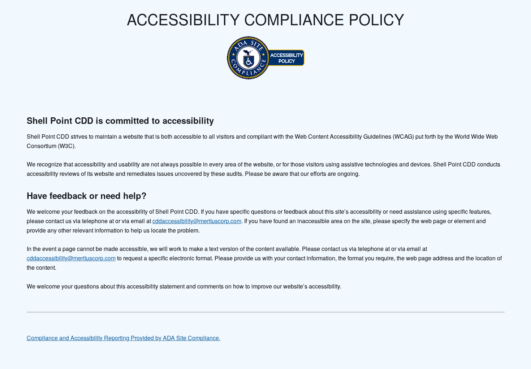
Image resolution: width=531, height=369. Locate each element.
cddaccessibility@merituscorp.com (196, 221)
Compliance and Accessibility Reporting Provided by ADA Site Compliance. (123, 338)
